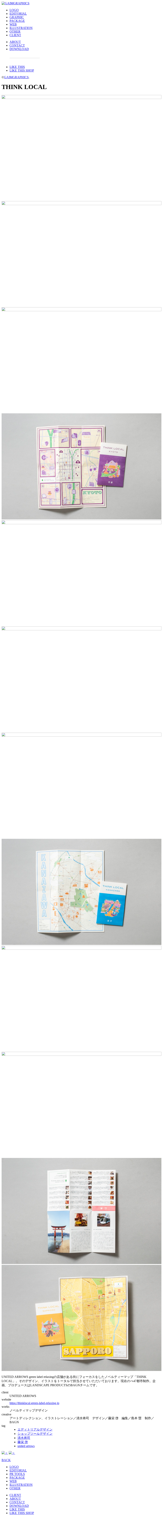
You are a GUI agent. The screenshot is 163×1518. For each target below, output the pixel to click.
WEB (13, 24)
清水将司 (23, 1438)
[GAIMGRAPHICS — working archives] (15, 3)
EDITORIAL (18, 13)
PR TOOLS (17, 1474)
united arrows (26, 1446)
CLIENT (15, 35)
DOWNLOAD (19, 49)
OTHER (15, 31)
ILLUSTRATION (21, 28)
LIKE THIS (17, 67)
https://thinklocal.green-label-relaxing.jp (34, 1403)
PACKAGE (17, 20)
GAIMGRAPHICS (16, 77)
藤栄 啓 (22, 1442)
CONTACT (17, 45)
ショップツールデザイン (34, 1433)
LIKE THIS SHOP (22, 70)
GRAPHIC (17, 17)
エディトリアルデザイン (34, 1429)
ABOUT (15, 42)
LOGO (14, 10)
